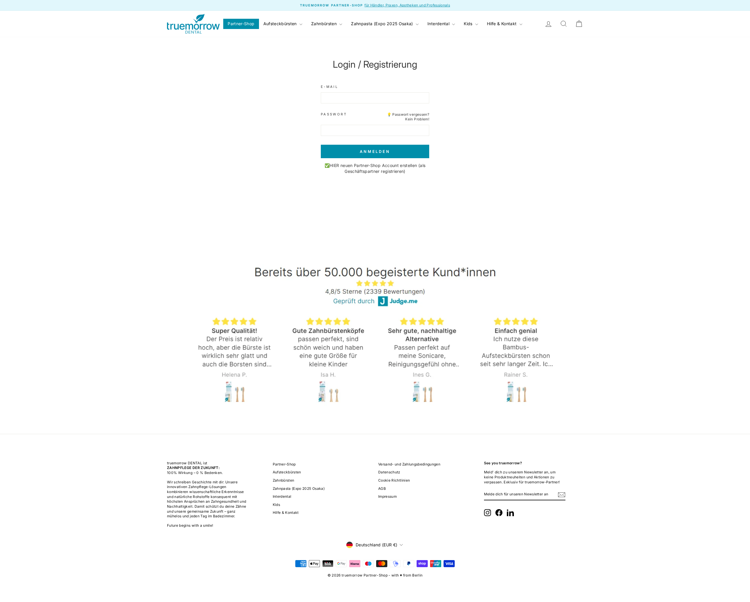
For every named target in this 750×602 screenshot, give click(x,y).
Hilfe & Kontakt (502, 23)
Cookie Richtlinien (394, 480)
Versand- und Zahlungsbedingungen (409, 464)
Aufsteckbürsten (280, 23)
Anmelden (375, 151)
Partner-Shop (241, 23)
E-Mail (329, 87)
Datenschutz (389, 472)
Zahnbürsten (324, 23)
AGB (382, 488)
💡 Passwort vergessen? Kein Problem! (408, 117)
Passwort (334, 114)
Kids (469, 23)
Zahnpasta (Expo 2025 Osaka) (382, 23)
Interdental (439, 23)
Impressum (387, 496)
